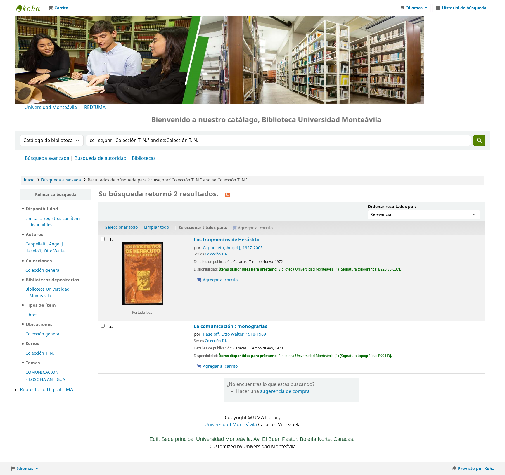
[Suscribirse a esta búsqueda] (227, 194)
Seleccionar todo (121, 227)
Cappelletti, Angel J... (45, 244)
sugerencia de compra (285, 391)
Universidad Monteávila (51, 107)
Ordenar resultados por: (392, 207)
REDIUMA (95, 107)
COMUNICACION (41, 372)
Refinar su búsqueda (55, 195)
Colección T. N (216, 254)
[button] (58, 8)
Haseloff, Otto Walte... (46, 251)
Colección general (42, 270)
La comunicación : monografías (230, 326)
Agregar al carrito (220, 280)
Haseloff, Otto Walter (234, 334)
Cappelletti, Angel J (233, 248)
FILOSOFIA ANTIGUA (45, 380)
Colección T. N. (39, 353)
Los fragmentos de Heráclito (227, 239)
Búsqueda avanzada (47, 158)
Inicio (29, 180)
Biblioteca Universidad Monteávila (31, 8)
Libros (31, 315)
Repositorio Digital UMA (46, 389)
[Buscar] (479, 140)
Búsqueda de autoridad (101, 158)
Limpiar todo (156, 227)
